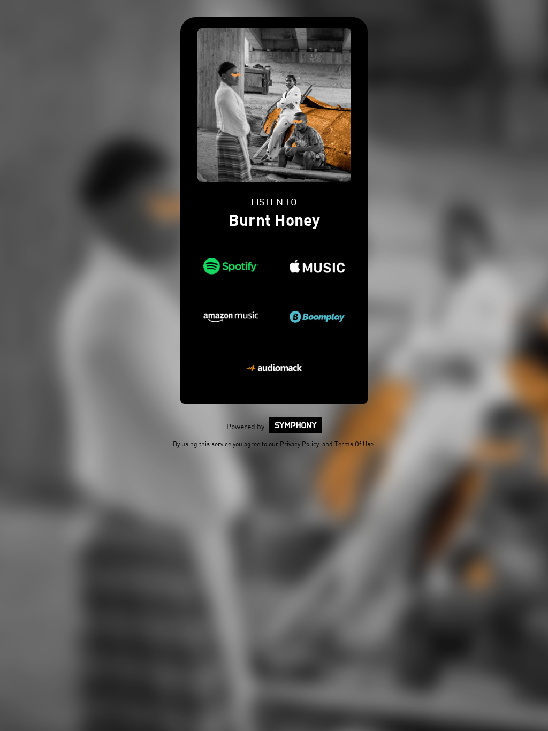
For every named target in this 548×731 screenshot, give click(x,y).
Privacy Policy (299, 444)
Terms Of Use (354, 444)
